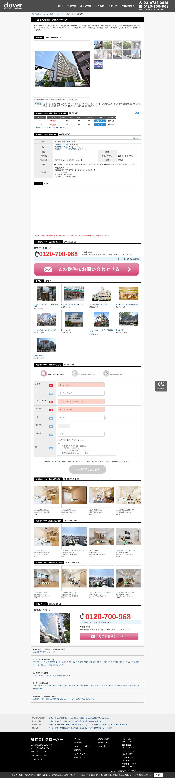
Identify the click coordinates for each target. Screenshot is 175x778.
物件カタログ (79, 757)
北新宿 (91, 721)
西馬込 (88, 699)
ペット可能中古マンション (128, 740)
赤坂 (96, 721)
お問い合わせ (127, 5)
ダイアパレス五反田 (40, 509)
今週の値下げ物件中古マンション (129, 765)
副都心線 (106, 724)
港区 (47, 662)
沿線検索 (71, 5)
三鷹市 (50, 665)
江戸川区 (36, 665)
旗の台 (76, 686)
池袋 (90, 728)
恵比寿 (51, 728)
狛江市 (61, 665)
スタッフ (112, 5)
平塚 (68, 675)
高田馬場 (70, 728)
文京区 (58, 662)
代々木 (57, 721)
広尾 (76, 728)
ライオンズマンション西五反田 (125, 509)
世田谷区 (92, 662)
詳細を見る (100, 121)
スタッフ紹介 (103, 738)
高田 (101, 721)
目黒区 (80, 662)
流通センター (65, 699)
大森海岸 (65, 144)
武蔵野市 (43, 665)
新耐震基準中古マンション (128, 746)
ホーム (77, 738)
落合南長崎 (84, 728)
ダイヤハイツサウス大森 (69, 592)
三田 (75, 721)
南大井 (66, 141)
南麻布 (69, 721)
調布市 (55, 665)
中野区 (104, 662)
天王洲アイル (134, 686)
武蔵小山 (98, 686)
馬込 (83, 699)
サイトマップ (79, 754)
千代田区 (36, 662)
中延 (81, 686)
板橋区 (130, 662)
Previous (36, 68)
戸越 (109, 686)
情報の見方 (136, 138)
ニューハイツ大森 (95, 550)
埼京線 (83, 724)
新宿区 (52, 662)
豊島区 (115, 662)
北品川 (35, 675)
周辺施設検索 (103, 742)
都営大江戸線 (59, 724)
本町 (86, 721)
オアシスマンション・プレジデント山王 (73, 550)
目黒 (44, 686)
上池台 (63, 721)
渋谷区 (98, 662)
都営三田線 (70, 724)
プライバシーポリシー (62, 461)
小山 (47, 675)
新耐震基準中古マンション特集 (44, 652)
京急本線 (58, 144)
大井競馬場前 (71, 149)
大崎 (64, 675)
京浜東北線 (58, 147)
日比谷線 (98, 724)
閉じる (158, 775)
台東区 (63, 662)
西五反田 (42, 675)
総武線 (77, 724)
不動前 (91, 686)
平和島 (47, 699)
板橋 (56, 728)
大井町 (49, 686)
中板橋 (110, 728)
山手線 (51, 724)
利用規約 (48, 461)
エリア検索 (85, 5)
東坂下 (80, 721)
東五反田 (53, 675)
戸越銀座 (70, 686)
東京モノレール (60, 149)
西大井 (55, 686)
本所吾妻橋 (97, 728)
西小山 (104, 686)
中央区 (42, 662)
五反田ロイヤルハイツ (96, 509)
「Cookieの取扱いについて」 (127, 775)
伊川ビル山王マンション (41, 592)
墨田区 (69, 662)
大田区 (86, 662)
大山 (104, 728)
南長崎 (51, 721)
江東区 (74, 662)
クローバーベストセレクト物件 (129, 752)
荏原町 (86, 686)
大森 (65, 147)
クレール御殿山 (67, 509)
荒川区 (125, 662)
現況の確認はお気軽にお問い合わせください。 (52, 128)
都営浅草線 (124, 724)
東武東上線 (114, 724)
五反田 (39, 686)
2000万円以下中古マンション (128, 758)
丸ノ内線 (91, 724)
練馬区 (136, 662)
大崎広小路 (62, 686)
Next (88, 68)
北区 (120, 662)
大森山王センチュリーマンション (126, 550)
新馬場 (119, 686)
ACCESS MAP (36, 759)
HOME (59, 5)
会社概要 (99, 5)
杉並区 (110, 662)
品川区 (61, 141)
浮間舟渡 (63, 728)
